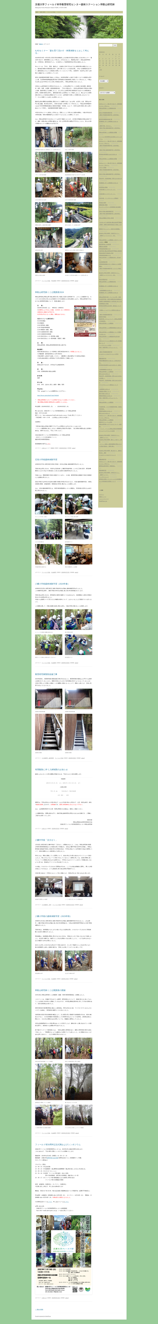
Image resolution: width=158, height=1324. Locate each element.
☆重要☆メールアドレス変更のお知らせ (110, 310)
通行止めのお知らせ (104, 374)
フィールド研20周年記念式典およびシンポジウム (58, 1144)
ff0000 (52, 448)
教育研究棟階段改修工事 (46, 674)
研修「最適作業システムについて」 (108, 347)
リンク (59, 12)
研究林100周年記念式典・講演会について (110, 306)
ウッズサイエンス (104, 477)
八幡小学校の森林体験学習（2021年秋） (110, 213)
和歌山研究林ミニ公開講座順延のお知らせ (110, 327)
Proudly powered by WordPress (43, 1316)
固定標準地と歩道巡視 (105, 244)
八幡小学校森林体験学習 (105, 314)
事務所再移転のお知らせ (105, 395)
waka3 (41, 44)
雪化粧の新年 (102, 202)
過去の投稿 (39, 1309)
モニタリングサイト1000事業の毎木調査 (110, 207)
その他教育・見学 (46, 904)
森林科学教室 (102, 316)
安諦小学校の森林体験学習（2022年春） (110, 174)
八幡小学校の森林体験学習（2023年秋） (53, 916)
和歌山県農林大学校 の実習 (106, 218)
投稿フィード (102, 496)
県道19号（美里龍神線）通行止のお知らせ (110, 178)
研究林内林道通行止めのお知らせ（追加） (110, 365)
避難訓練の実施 (103, 205)
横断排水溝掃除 (103, 246)
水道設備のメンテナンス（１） (107, 194)
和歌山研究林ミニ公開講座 (106, 323)
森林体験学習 (102, 470)
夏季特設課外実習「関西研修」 (107, 466)
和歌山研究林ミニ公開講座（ (107, 240)
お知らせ (44, 448)
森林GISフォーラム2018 (105, 422)
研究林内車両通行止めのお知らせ (108, 154)
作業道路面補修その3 (104, 248)
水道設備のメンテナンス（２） (107, 189)
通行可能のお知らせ (104, 393)
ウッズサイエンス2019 (105, 345)
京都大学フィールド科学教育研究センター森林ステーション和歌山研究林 (75, 4)
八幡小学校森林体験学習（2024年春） (52, 584)
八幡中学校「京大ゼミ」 (46, 840)
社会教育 (53, 572)
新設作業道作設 (103, 279)
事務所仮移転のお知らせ (105, 411)
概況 (37, 12)
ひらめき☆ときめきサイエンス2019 (108, 354)
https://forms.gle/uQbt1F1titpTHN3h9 (48, 395)
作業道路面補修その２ (105, 255)
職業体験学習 (102, 358)
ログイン (101, 494)
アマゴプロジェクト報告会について (108, 385)
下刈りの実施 (102, 167)
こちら (50, 1201)
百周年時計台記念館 (52, 1158)
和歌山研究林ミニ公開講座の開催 (50, 990)
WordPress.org (103, 501)
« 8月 (100, 69)
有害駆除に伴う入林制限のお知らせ (51, 769)
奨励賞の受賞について (105, 391)
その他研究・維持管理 (48, 758)
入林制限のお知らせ (104, 389)
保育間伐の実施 (103, 187)
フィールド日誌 (51, 12)
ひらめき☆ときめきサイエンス (107, 455)
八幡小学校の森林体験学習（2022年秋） (110, 150)
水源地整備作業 (103, 262)
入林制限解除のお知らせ (105, 290)
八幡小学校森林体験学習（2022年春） (109, 169)
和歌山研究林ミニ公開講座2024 (49, 292)
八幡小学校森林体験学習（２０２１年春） (110, 268)
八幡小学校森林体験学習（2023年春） (109, 145)
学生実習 (53, 280)
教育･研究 (42, 12)
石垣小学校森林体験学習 (46, 459)
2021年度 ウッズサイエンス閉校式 (108, 198)
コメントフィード (104, 499)
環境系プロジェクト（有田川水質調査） (110, 229)
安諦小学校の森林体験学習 (106, 211)
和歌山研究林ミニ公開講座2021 (107, 281)
